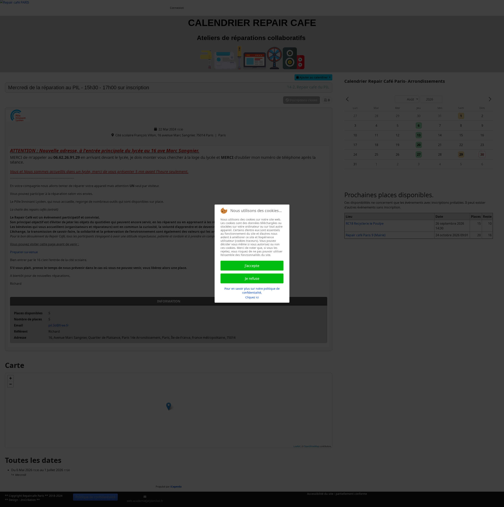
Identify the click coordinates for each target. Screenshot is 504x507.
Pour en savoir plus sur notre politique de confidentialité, (252, 290)
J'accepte (252, 265)
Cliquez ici (252, 297)
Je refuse (252, 278)
